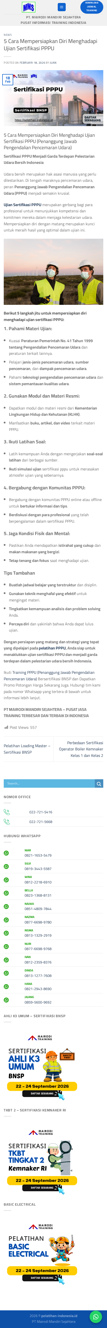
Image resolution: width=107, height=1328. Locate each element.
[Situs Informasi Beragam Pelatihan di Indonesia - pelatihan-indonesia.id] (29, 7)
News (8, 34)
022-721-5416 (40, 812)
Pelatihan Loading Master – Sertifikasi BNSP (27, 749)
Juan (53, 62)
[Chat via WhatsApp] (96, 1317)
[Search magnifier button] (99, 784)
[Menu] (62, 7)
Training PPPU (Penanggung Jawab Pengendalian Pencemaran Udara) (49, 676)
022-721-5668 (40, 821)
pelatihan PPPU (52, 648)
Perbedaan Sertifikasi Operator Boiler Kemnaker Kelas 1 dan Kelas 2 (81, 749)
